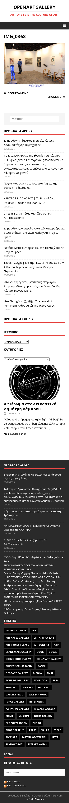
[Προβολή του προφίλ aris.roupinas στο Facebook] (5, 763)
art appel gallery (17, 637)
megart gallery (44, 708)
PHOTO (36, 723)
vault (45, 730)
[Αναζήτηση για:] (34, 119)
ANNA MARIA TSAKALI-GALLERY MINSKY (26, 597)
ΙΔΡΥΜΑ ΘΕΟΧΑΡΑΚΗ (34, 737)
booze (53, 652)
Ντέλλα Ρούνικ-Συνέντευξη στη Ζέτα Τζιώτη (29, 581)
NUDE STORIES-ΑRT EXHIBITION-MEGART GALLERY (32, 577)
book (40, 652)
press (32, 730)
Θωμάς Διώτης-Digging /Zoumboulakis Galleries (32, 573)
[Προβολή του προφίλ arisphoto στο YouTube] (22, 763)
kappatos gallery (17, 708)
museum (24, 716)
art (34, 630)
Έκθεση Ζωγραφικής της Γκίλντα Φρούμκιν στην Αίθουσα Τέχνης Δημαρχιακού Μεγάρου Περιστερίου (34, 267)
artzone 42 (41, 644)
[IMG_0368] (34, 86)
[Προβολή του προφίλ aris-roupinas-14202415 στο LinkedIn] (18, 763)
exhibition (41, 680)
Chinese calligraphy (19, 666)
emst (50, 673)
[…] (48, 428)
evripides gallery (17, 680)
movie (9, 716)
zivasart (11, 737)
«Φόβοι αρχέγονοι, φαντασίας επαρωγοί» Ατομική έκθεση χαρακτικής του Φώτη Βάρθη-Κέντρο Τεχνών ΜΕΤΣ (32, 286)
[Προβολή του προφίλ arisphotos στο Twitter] (9, 763)
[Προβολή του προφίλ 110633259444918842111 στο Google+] (31, 763)
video (58, 730)
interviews (36, 701)
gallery (28, 687)
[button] (63, 25)
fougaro (11, 687)
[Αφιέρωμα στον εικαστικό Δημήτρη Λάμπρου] (34, 397)
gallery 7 (44, 687)
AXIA (56, 644)
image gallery (15, 701)
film (55, 680)
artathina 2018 (44, 637)
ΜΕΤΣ (55, 737)
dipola (37, 673)
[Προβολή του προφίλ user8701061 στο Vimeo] (27, 763)
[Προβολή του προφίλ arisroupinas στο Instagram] (14, 763)
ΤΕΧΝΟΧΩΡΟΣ (14, 744)
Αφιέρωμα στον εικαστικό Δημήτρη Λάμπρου (30, 406)
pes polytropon (16, 723)
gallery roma (38, 694)
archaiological (16, 630)
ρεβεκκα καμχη (37, 744)
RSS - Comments (16, 785)
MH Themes (37, 799)
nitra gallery (43, 716)
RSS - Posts (13, 781)
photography (15, 730)
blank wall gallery (19, 652)
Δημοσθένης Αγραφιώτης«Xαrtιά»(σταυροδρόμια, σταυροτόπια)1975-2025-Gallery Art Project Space (34, 233)
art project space (17, 644)
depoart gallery (17, 673)
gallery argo (14, 694)
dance (42, 666)
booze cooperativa (18, 659)
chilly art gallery (48, 659)
